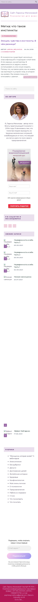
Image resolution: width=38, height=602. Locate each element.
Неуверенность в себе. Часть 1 (23, 266)
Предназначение (17, 490)
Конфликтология (17, 480)
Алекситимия (15, 462)
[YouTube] (14, 226)
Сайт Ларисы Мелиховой (12, 587)
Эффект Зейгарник (22, 431)
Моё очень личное (18, 483)
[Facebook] (5, 226)
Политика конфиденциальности (14, 589)
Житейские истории (18, 474)
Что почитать (15, 502)
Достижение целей (18, 471)
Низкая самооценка (22, 277)
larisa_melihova (14, 49)
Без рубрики (15, 465)
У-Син (12, 496)
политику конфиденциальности (19, 564)
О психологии (9, 36)
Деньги (13, 468)
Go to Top (18, 599)
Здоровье (14, 477)
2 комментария (8, 52)
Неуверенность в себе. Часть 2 (23, 253)
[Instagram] (10, 226)
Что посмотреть (16, 499)
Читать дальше (30, 77)
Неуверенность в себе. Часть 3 (23, 241)
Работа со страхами (18, 493)
